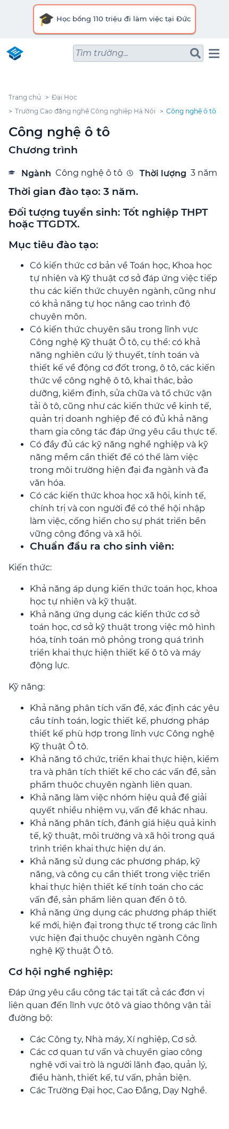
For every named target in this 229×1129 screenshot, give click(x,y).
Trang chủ (25, 97)
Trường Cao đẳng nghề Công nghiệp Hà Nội (85, 111)
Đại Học (64, 97)
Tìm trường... (102, 53)
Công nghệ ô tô (191, 111)
